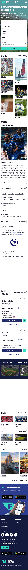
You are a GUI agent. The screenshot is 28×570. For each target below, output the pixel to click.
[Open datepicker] (25, 38)
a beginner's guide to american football (13, 199)
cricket (4, 205)
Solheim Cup (6, 333)
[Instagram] (2, 535)
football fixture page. (17, 234)
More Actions (13, 324)
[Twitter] (11, 535)
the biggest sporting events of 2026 (12, 194)
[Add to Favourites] (25, 298)
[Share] (21, 298)
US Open (4, 301)
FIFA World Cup (12, 232)
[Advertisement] (14, 273)
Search (14, 48)
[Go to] (24, 320)
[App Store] (7, 497)
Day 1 (13, 301)
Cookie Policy (18, 519)
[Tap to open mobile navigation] (26, 2)
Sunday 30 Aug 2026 (7, 308)
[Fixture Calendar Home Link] (5, 2)
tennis (4, 211)
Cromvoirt (4, 347)
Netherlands (9, 347)
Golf (3, 329)
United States (9, 317)
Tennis (3, 298)
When (3, 37)
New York (4, 317)
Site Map (17, 522)
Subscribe (5, 547)
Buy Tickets (12, 320)
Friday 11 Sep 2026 (7, 340)
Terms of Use (4, 522)
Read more (24, 183)
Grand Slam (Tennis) (7, 304)
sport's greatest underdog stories (12, 216)
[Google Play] (20, 497)
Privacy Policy (4, 526)
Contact (3, 519)
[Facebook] (7, 535)
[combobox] (14, 22)
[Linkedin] (15, 535)
